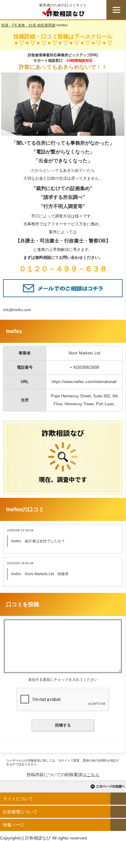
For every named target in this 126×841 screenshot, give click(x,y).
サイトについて (18, 798)
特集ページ (13, 824)
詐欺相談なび (63, 13)
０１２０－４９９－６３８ (63, 269)
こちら (93, 774)
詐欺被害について (20, 811)
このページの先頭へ (107, 786)
